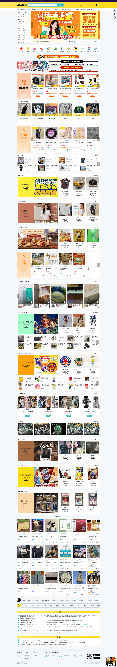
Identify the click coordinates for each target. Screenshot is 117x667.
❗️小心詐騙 (76, 9)
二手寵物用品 (71, 605)
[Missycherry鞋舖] (48, 408)
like (40, 150)
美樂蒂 (63, 605)
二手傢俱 (74, 600)
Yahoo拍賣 (22, 5)
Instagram (27, 663)
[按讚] (32, 302)
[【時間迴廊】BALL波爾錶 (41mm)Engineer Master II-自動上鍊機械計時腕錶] (96, 405)
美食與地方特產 (21, 42)
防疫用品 (99, 605)
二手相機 (84, 605)
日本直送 (34, 9)
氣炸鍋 (50, 605)
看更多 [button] (26, 215)
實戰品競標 (95, 175)
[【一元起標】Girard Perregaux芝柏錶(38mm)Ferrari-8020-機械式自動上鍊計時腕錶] (86, 402)
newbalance (89, 600)
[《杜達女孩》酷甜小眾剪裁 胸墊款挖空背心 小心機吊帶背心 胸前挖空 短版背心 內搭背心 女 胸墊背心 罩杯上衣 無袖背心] (34, 399)
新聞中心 (19, 655)
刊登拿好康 (90, 9)
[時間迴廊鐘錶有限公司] (89, 408)
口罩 (78, 605)
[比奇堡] (65, 63)
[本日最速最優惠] (111, 661)
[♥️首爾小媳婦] (69, 408)
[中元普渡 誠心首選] (65, 25)
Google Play (96, 658)
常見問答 (27, 655)
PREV (18, 113)
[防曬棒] (93, 63)
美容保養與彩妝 (21, 28)
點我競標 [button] (65, 195)
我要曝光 (23, 91)
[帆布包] (79, 69)
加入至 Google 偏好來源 (114, 14)
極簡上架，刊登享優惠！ (42, 41)
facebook (24, 663)
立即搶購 (38, 95)
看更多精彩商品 (88, 266)
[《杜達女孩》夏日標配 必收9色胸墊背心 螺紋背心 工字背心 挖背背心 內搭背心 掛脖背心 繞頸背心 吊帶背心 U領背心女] (34, 405)
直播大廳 (96, 421)
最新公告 (27, 658)
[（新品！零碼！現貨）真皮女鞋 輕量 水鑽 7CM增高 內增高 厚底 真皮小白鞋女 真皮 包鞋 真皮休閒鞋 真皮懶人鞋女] (55, 405)
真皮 (24, 600)
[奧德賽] (93, 69)
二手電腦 (25, 605)
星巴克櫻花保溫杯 (46, 600)
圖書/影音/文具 (21, 16)
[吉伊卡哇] (65, 69)
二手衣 (37, 605)
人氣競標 (62, 9)
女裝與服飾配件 (21, 19)
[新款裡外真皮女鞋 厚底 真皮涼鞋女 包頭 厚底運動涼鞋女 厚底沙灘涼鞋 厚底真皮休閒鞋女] (55, 399)
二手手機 (44, 605)
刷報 (18, 600)
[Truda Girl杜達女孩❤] (28, 408)
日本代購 (83, 9)
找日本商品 (95, 312)
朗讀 (114, 10)
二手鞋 (31, 605)
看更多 (96, 101)
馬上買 (96, 227)
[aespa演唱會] (79, 63)
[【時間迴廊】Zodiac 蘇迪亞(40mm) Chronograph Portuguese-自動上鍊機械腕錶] (96, 399)
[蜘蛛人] (51, 69)
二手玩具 (57, 605)
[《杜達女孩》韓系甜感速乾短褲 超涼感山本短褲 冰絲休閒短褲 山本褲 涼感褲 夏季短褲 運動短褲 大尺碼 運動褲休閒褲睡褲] (24, 402)
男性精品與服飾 (21, 26)
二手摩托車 (81, 600)
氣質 (54, 600)
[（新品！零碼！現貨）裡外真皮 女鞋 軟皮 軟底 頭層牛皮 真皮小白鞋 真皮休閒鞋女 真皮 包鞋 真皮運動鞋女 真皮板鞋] (44, 402)
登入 (75, 5)
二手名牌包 (91, 605)
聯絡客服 (27, 657)
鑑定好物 (40, 9)
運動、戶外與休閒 (21, 33)
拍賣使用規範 (93, 663)
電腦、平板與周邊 (21, 35)
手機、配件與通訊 (21, 37)
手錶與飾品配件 (21, 23)
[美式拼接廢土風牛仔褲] (75, 399)
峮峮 (29, 600)
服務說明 (19, 657)
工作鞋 (96, 600)
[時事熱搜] (58, 57)
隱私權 (89, 663)
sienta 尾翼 (60, 600)
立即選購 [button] (65, 485)
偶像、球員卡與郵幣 (22, 12)
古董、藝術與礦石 (21, 14)
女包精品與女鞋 (21, 21)
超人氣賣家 (55, 9)
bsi (20, 663)
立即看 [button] (26, 189)
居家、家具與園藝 (21, 30)
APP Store (96, 655)
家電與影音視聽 (21, 39)
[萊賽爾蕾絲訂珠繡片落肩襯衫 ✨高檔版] (65, 402)
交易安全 (98, 663)
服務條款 (85, 663)
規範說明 (73, 622)
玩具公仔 (69, 9)
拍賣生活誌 (47, 9)
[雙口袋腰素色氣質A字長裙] (75, 405)
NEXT (99, 113)
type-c (67, 600)
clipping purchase (43, 150)
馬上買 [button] (65, 247)
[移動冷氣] (51, 63)
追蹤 (28, 415)
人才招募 (35, 655)
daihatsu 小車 (36, 600)
